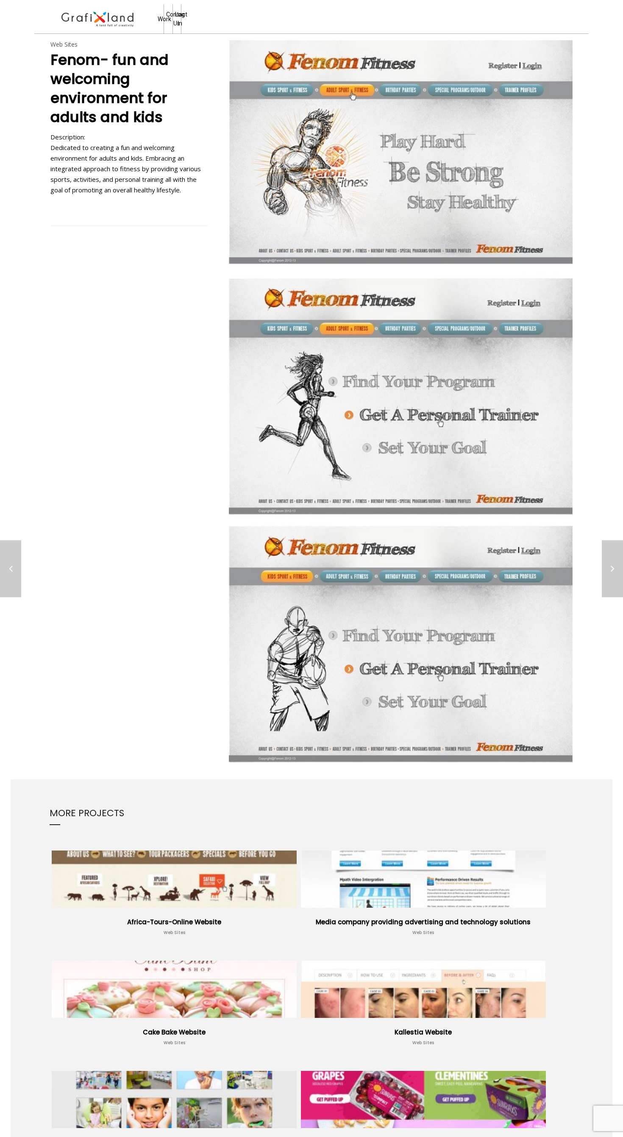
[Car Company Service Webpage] (612, 568)
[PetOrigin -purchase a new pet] (10, 568)
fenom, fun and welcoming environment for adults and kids (142, 207)
